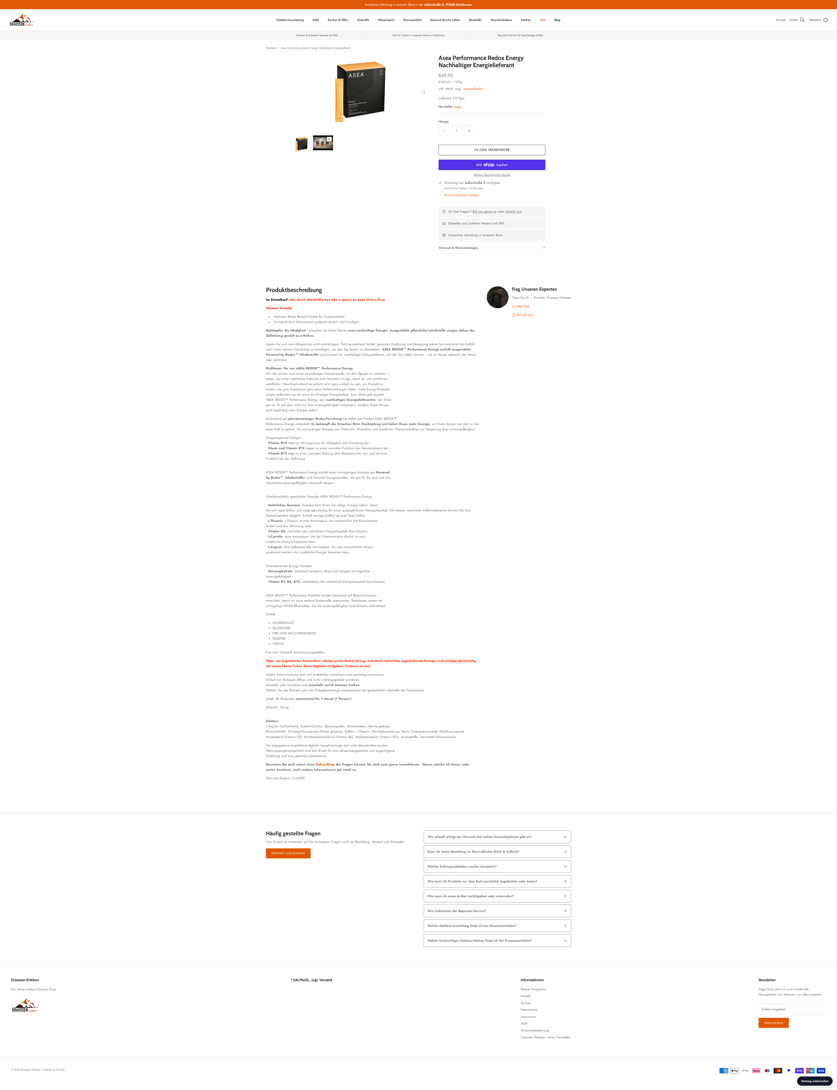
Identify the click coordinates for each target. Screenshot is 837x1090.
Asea (457, 106)
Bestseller (475, 20)
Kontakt (526, 996)
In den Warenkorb (492, 149)
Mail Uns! (522, 306)
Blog (557, 20)
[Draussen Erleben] (22, 20)
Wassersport (386, 20)
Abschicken (773, 1023)
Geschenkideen (501, 20)
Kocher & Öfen (338, 20)
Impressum (528, 1016)
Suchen (526, 1003)
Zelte (315, 20)
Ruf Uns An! (524, 314)
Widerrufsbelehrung (535, 1030)
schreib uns (513, 211)
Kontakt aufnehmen (288, 853)
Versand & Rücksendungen (458, 247)
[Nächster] (424, 92)
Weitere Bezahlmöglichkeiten (491, 175)
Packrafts (363, 20)
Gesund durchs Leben (445, 20)
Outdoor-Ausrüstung (290, 20)
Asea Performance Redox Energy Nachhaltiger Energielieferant (315, 48)
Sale (543, 20)
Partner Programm (533, 989)
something (422, 4)
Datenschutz (529, 1009)
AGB (524, 1023)
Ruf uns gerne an (485, 211)
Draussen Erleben (30, 1070)
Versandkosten (473, 88)
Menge (444, 121)
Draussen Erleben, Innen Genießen (545, 1037)
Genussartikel (412, 20)
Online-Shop (375, 299)
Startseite (271, 48)
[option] (360, 92)
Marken (526, 20)
